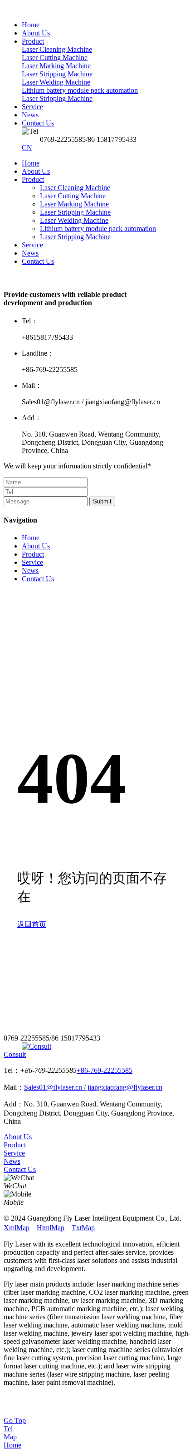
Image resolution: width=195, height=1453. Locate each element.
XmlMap (16, 1228)
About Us (36, 171)
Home (30, 163)
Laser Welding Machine (74, 220)
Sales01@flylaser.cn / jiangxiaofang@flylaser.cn (93, 1087)
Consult (15, 1054)
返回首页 (31, 924)
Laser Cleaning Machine (75, 187)
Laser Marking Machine (74, 204)
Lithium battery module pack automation (98, 228)
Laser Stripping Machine (75, 212)
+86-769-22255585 (104, 1070)
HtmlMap (50, 1228)
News (30, 253)
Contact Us (38, 261)
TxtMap (83, 1228)
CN (27, 147)
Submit (102, 501)
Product (33, 179)
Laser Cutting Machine (73, 196)
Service (32, 245)
